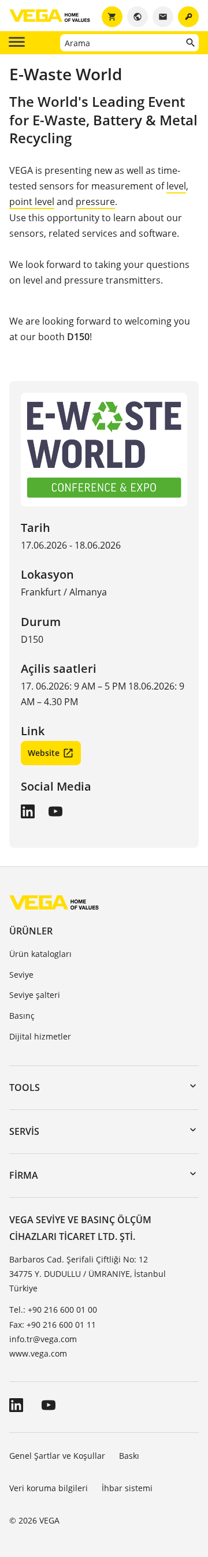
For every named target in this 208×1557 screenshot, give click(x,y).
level (176, 186)
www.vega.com (38, 1353)
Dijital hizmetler (40, 1036)
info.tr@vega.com (43, 1338)
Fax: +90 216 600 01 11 (52, 1324)
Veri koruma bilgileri (48, 1487)
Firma (23, 1175)
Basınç (22, 1015)
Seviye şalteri (34, 994)
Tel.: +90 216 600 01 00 (53, 1309)
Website (44, 752)
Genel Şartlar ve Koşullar (57, 1455)
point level (31, 201)
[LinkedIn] (28, 811)
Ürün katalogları (40, 953)
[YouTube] (55, 811)
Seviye (21, 974)
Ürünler (31, 931)
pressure (95, 201)
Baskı (129, 1455)
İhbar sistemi (127, 1487)
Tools (24, 1087)
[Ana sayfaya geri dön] (54, 902)
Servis (24, 1131)
